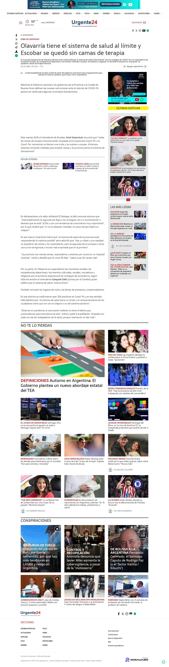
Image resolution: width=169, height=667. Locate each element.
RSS (109, 642)
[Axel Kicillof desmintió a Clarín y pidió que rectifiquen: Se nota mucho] (26, 167)
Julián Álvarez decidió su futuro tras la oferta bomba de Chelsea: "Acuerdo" (126, 502)
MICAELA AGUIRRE (125, 469)
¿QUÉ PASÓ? (115, 252)
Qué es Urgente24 (115, 638)
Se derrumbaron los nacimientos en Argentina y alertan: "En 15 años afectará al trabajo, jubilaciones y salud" (84, 503)
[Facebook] (16, 35)
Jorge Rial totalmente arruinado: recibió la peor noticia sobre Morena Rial (121, 215)
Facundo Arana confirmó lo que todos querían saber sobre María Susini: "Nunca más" (128, 461)
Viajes (157, 13)
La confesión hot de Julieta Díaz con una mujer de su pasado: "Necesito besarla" (40, 502)
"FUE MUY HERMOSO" (32, 500)
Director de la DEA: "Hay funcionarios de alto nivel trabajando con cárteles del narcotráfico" (128, 391)
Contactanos (113, 634)
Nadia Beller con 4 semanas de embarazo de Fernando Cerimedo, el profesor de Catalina (128, 602)
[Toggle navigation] (21, 22)
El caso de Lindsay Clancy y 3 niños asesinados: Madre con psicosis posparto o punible (40, 602)
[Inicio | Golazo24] (148, 30)
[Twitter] (16, 39)
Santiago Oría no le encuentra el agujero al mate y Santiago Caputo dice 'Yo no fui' (40, 425)
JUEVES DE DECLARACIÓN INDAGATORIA (84, 599)
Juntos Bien (144, 13)
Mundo (45, 13)
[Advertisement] (63, 116)
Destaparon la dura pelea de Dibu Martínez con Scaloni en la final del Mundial (121, 238)
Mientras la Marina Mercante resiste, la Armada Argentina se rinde (121, 226)
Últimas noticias (15, 13)
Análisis (68, 13)
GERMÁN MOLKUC (37, 510)
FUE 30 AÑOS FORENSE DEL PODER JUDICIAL (120, 265)
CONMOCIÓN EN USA (31, 600)
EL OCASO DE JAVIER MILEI (34, 422)
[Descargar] (16, 51)
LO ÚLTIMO (114, 500)
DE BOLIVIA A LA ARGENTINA (122, 551)
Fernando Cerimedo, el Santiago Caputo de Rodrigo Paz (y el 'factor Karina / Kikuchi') (127, 560)
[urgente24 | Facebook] (133, 30)
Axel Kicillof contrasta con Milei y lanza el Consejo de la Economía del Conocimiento (87, 167)
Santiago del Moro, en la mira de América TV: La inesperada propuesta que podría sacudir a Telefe (128, 426)
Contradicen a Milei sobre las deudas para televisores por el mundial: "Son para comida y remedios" (41, 461)
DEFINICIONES (35, 380)
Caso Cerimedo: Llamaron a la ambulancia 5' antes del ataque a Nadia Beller (84, 603)
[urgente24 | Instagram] (140, 30)
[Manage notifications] (163, 662)
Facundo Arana (117, 458)
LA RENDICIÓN (117, 223)
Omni (96, 13)
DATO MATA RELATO (74, 458)
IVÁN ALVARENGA (125, 246)
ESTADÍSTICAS (71, 500)
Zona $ (117, 13)
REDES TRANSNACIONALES (121, 388)
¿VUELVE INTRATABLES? (120, 422)
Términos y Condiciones (28, 656)
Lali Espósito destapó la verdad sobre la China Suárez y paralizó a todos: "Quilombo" (127, 357)
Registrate (137, 22)
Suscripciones (113, 631)
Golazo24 (129, 13)
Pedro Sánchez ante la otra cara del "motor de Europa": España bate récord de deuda (84, 461)
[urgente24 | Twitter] (136, 30)
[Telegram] (16, 47)
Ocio (78, 13)
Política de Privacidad (43, 656)
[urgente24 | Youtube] (143, 30)
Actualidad (31, 13)
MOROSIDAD (27, 458)
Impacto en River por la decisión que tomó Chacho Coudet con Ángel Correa (120, 256)
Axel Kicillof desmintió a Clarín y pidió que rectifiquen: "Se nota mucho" (46, 166)
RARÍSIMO (113, 600)
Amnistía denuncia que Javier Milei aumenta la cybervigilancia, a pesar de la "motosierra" (83, 562)
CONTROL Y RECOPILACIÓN (78, 551)
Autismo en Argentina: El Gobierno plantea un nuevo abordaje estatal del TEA (61, 385)
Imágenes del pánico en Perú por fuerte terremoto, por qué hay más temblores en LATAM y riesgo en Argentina (40, 558)
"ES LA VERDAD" (117, 233)
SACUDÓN (115, 211)
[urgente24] (30, 615)
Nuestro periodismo (116, 645)
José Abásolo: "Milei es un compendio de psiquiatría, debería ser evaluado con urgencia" (121, 271)
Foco (87, 13)
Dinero (106, 13)
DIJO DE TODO (115, 355)
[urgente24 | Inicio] (145, 649)
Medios (56, 13)
